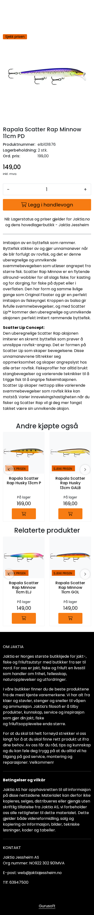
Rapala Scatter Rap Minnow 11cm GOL (70, 588)
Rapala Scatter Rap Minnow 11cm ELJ (24, 588)
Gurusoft (47, 906)
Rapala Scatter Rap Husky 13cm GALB (70, 483)
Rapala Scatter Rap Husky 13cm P (24, 481)
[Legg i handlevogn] (24, 513)
